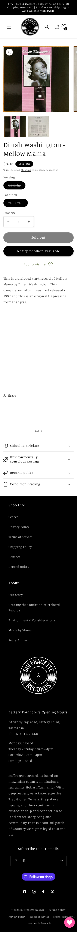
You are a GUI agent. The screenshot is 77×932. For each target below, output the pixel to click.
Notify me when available (38, 251)
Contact (14, 557)
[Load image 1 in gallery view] (15, 126)
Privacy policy (17, 916)
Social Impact (19, 640)
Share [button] (12, 395)
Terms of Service (21, 537)
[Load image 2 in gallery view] (38, 126)
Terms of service (39, 916)
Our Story (16, 594)
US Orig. (16, 186)
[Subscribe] (61, 861)
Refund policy (19, 566)
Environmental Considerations (32, 620)
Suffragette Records (32, 909)
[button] (9, 27)
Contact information (40, 923)
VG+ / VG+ (18, 204)
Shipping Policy (20, 547)
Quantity (9, 213)
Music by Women (21, 630)
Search (14, 517)
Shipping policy (63, 916)
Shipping (26, 170)
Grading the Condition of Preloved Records (34, 607)
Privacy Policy (19, 527)
